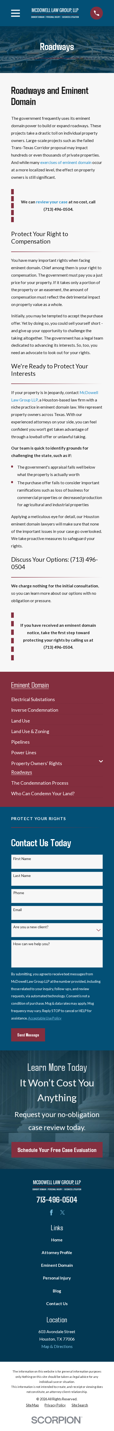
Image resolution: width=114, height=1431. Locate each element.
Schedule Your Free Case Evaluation (57, 1149)
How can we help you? (31, 944)
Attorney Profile (57, 1252)
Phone (18, 893)
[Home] (55, 13)
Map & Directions (57, 1346)
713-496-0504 (56, 1199)
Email (17, 910)
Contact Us (57, 1303)
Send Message (28, 1034)
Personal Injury (57, 1277)
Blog (57, 1290)
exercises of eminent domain (65, 162)
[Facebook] (51, 1212)
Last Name (22, 876)
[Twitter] (62, 1212)
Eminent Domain (57, 1265)
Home (57, 1239)
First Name (22, 859)
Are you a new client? (31, 927)
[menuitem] (33, 697)
